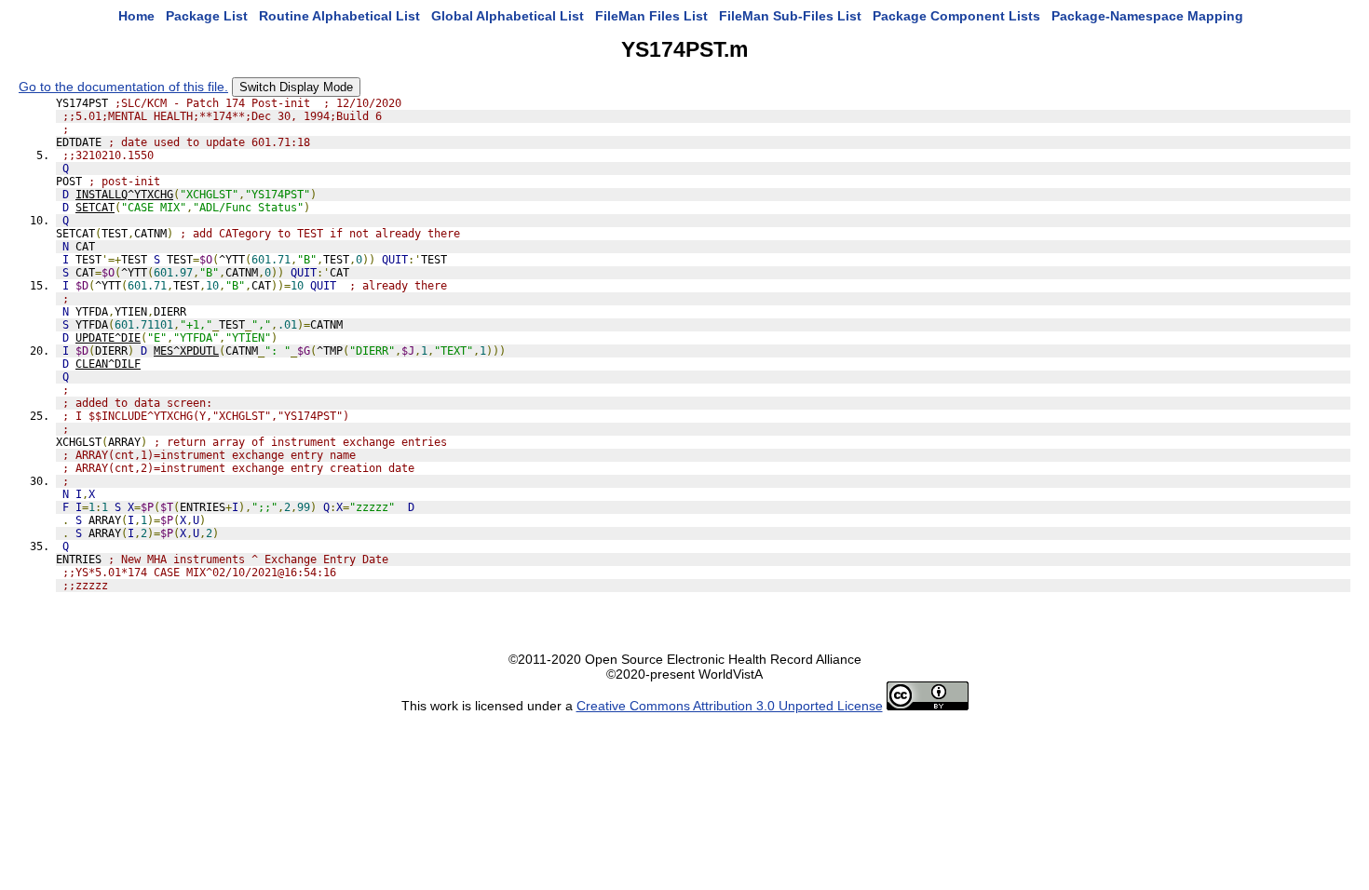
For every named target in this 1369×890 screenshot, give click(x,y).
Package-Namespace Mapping (1147, 15)
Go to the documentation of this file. (123, 86)
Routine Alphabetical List (339, 15)
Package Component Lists (956, 15)
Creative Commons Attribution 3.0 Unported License (729, 705)
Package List (207, 15)
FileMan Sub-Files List (790, 15)
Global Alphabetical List (507, 15)
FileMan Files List (651, 15)
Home (136, 15)
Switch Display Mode (296, 87)
